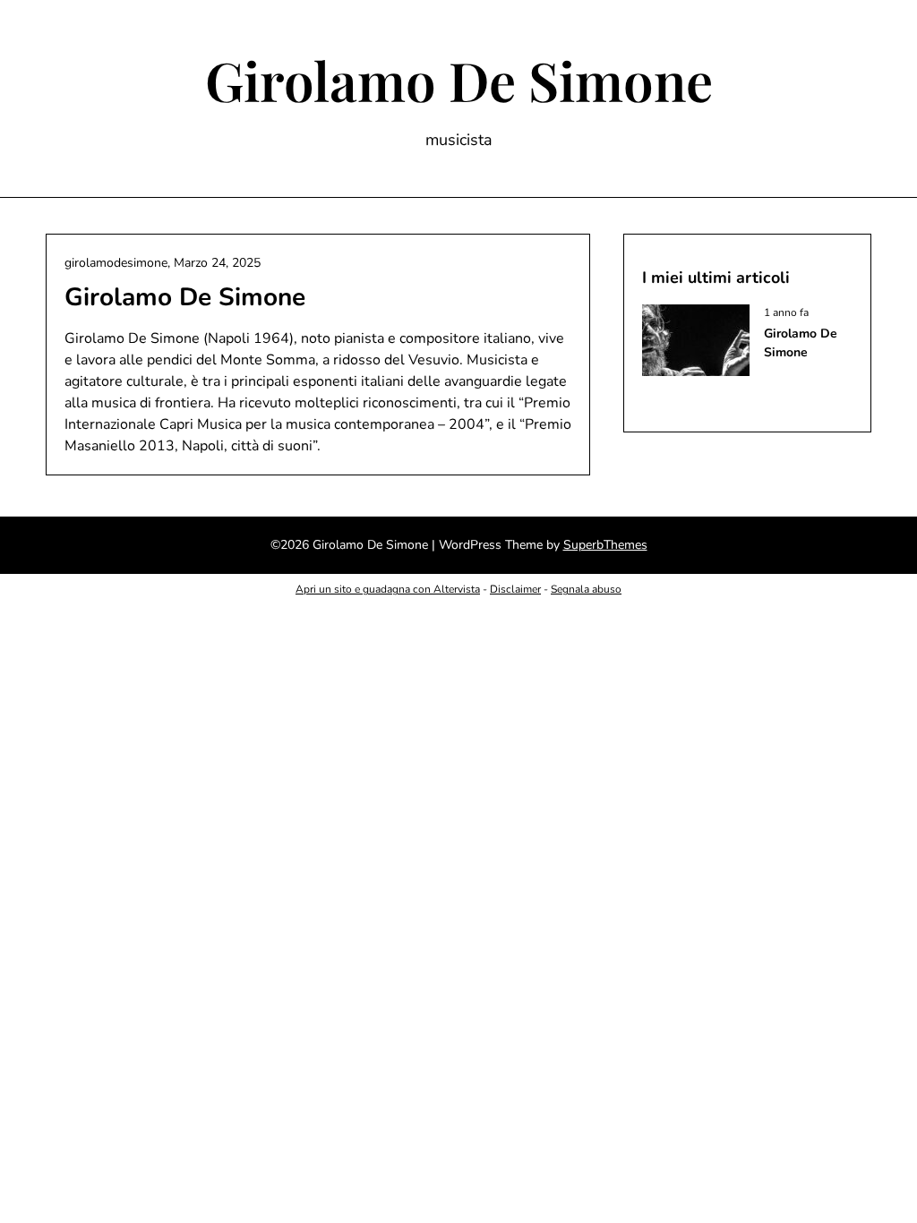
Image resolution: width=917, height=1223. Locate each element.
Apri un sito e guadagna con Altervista (388, 589)
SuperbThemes (605, 544)
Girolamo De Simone (459, 80)
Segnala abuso (586, 589)
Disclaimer (515, 589)
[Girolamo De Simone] (696, 371)
